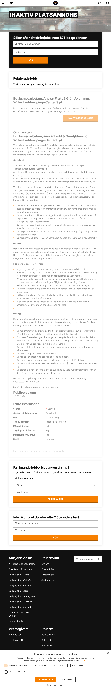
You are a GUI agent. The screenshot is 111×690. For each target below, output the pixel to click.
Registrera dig (48, 634)
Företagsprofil (16, 640)
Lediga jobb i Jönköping (21, 585)
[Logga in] (107, 3)
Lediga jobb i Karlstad (20, 607)
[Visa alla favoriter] (11, 2)
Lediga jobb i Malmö (19, 574)
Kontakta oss (47, 574)
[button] (55, 685)
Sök (55, 537)
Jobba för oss (48, 580)
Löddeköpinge (20, 451)
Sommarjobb (47, 645)
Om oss (45, 563)
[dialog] (55, 670)
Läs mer (84, 660)
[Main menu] (3, 3)
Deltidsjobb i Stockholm (21, 569)
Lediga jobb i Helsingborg (22, 596)
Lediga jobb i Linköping (20, 601)
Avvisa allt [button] (66, 679)
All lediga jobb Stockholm (22, 563)
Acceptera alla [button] (46, 679)
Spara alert (55, 499)
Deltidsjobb (47, 640)
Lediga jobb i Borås (18, 590)
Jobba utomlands (17, 621)
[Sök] (100, 2)
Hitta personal (16, 634)
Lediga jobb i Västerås (20, 580)
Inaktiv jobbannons (80, 118)
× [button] (108, 653)
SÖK (30, 60)
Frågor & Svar (48, 569)
